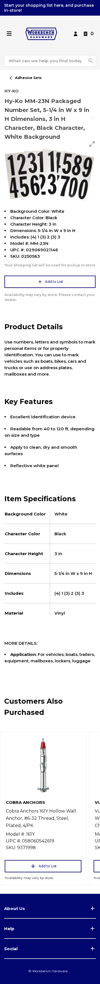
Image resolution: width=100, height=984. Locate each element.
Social (11, 948)
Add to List (54, 282)
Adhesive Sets (28, 78)
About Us (14, 908)
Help (9, 928)
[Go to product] (43, 764)
